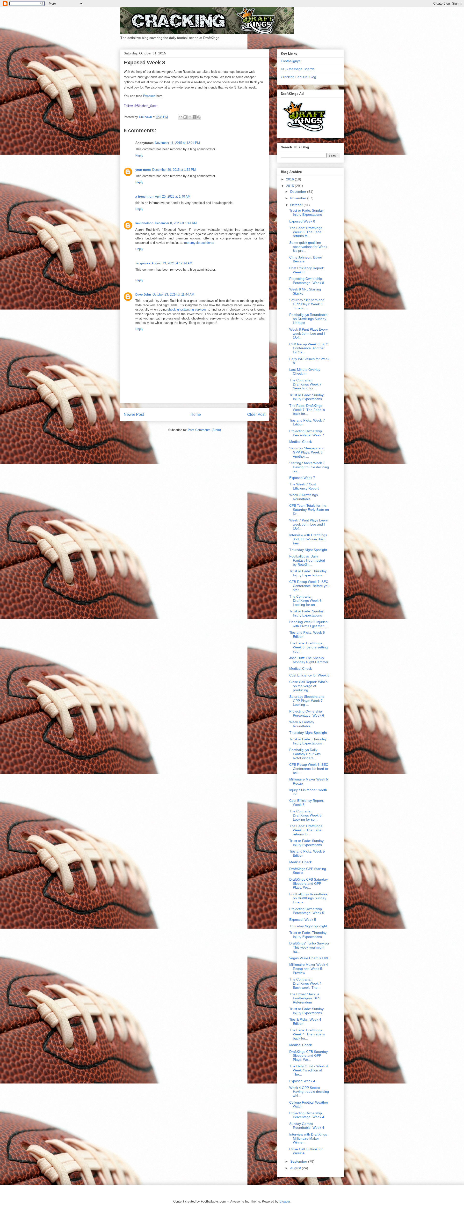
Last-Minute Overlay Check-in (304, 372)
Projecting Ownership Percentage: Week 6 (306, 713)
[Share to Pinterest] (198, 117)
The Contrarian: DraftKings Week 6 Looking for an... (305, 600)
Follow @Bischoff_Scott (141, 106)
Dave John (143, 294)
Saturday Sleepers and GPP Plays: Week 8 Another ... (306, 452)
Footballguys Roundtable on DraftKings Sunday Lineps (308, 898)
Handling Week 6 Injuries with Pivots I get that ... (308, 624)
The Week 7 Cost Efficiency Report (304, 486)
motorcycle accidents (199, 243)
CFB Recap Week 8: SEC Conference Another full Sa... (308, 348)
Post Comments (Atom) (204, 430)
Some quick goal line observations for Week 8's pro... (308, 247)
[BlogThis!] (185, 117)
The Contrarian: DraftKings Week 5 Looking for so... (305, 815)
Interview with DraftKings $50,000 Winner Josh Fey (308, 539)
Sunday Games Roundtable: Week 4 (306, 1126)
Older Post (256, 414)
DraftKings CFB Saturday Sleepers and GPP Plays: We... (308, 883)
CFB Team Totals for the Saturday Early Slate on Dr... (309, 510)
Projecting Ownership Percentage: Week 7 (306, 433)
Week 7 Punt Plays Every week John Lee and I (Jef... (308, 524)
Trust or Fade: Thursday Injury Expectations (307, 573)
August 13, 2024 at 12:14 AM (172, 263)
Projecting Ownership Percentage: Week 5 (306, 911)
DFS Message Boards (297, 69)
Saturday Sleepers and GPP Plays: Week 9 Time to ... (306, 304)
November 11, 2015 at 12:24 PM (177, 143)
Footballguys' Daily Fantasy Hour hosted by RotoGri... (307, 560)
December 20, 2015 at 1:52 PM (174, 169)
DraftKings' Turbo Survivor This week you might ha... (309, 947)
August (296, 1168)
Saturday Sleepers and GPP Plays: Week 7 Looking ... (306, 701)
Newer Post (134, 414)
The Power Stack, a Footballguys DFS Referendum (304, 998)
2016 (290, 179)
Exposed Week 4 (302, 1081)
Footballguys (290, 61)
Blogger (284, 1201)
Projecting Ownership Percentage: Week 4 (306, 1115)
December (298, 191)
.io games (142, 263)
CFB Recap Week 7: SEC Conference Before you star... (309, 586)
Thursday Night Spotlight (308, 550)
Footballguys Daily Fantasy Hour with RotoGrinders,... (305, 754)
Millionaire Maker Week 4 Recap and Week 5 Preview (308, 969)
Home (195, 414)
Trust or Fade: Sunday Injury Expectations (306, 212)
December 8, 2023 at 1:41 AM (176, 223)
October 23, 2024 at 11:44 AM (173, 294)
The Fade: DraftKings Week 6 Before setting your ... (308, 647)
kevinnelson (144, 223)
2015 (290, 186)
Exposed (149, 95)
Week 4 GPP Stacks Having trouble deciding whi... (309, 1092)
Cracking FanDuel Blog (298, 77)
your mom (143, 169)
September (299, 1161)
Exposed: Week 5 (302, 919)
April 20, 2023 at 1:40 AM (172, 196)
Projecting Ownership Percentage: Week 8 (306, 281)
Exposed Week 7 (302, 478)
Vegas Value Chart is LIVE (309, 958)
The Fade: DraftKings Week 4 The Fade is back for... (307, 1034)
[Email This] (180, 117)
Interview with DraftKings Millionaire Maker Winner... (308, 1138)
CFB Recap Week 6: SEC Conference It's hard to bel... (308, 769)
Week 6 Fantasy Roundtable (301, 724)
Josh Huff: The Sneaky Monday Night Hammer (308, 660)
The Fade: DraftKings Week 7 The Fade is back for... (307, 410)
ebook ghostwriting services (187, 309)
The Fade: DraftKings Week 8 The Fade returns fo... (305, 232)
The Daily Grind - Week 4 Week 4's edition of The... (308, 1070)
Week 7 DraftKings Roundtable (303, 497)
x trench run (144, 196)
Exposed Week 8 (302, 221)
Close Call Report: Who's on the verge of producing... (308, 686)
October (297, 205)
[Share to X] (189, 117)
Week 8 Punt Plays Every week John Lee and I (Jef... (308, 333)
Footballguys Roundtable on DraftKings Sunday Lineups (308, 319)
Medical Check (300, 442)
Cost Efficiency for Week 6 (309, 675)
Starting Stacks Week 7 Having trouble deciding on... (309, 467)
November (298, 198)
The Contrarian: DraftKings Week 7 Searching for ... (305, 384)
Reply (139, 155)
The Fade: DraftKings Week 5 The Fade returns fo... (305, 830)
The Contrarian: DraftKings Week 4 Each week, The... (305, 983)
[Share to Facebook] (194, 117)
